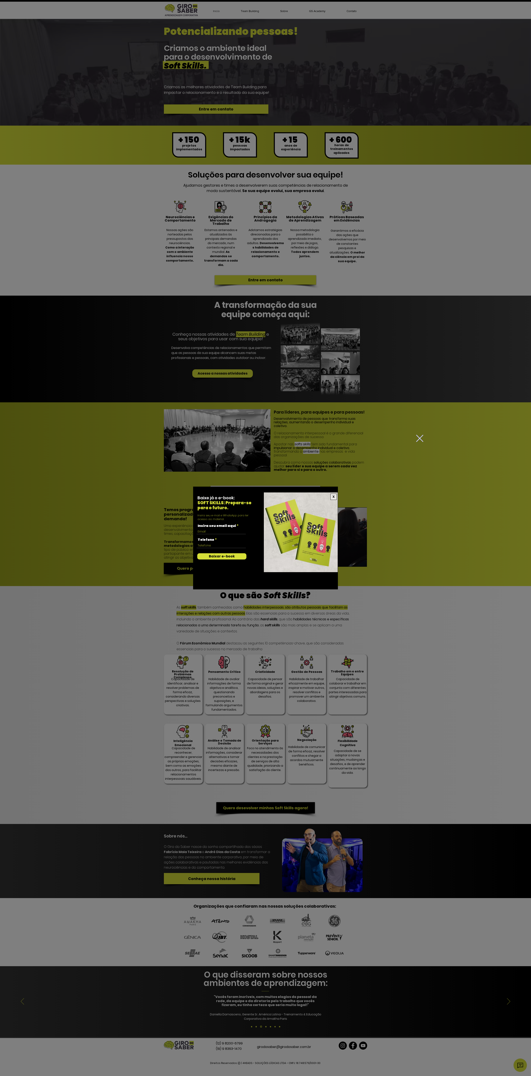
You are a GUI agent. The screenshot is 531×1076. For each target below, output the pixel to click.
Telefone (206, 539)
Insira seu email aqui (217, 526)
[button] (419, 438)
